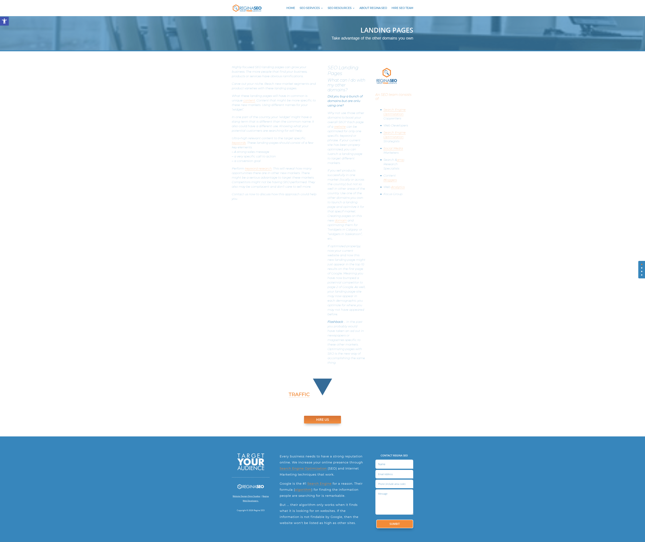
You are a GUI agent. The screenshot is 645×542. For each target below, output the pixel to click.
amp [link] (400, 160)
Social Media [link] (393, 148)
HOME (290, 8)
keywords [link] (239, 143)
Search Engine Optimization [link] (303, 468)
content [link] (249, 100)
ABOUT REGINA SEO (373, 8)
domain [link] (341, 220)
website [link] (340, 126)
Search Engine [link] (319, 484)
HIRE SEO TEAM (402, 8)
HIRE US (322, 419)
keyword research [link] (258, 168)
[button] (4, 21)
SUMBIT (395, 524)
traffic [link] (299, 394)
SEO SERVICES (310, 8)
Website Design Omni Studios (246, 496)
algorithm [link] (303, 490)
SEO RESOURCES (340, 8)
